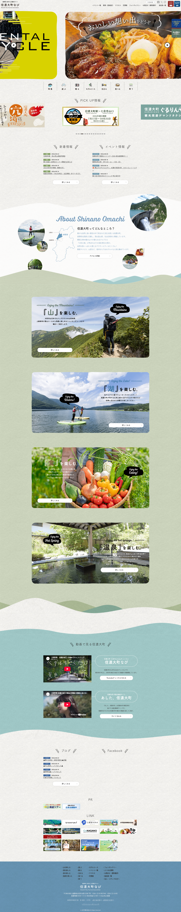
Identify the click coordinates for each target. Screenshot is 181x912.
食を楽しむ (67, 873)
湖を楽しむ (67, 870)
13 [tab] (99, 134)
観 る (80, 870)
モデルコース (93, 867)
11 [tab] (95, 134)
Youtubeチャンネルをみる (116, 678)
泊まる (80, 873)
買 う (80, 879)
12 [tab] (97, 134)
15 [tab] (103, 134)
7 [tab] (88, 134)
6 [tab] (86, 134)
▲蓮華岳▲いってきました (52, 771)
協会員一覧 (162, 5)
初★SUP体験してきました (52, 777)
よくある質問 (108, 870)
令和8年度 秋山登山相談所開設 (54, 156)
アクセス (118, 5)
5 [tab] (84, 134)
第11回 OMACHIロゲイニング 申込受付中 (106, 176)
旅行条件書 (96, 900)
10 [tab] (93, 134)
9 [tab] (91, 134)
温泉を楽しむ (67, 876)
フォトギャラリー (135, 5)
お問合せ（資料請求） (150, 5)
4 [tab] (82, 134)
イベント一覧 (96, 5)
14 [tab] (101, 134)
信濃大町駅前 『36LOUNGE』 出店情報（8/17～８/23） (62, 173)
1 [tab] (76, 134)
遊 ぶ (80, 867)
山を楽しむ (67, 867)
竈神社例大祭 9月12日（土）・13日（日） (107, 162)
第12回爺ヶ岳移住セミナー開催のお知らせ (57, 162)
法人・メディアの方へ (111, 879)
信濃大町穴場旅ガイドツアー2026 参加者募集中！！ (110, 156)
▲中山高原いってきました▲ (53, 766)
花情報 (125, 5)
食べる (80, 876)
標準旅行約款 (108, 900)
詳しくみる (66, 182)
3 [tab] (80, 134)
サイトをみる (116, 716)
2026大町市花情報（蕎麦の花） (54, 168)
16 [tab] (105, 134)
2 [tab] (78, 134)
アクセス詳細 (95, 256)
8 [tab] (89, 134)
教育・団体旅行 (108, 5)
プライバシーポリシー (90, 904)
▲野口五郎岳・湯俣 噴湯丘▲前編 (54, 760)
